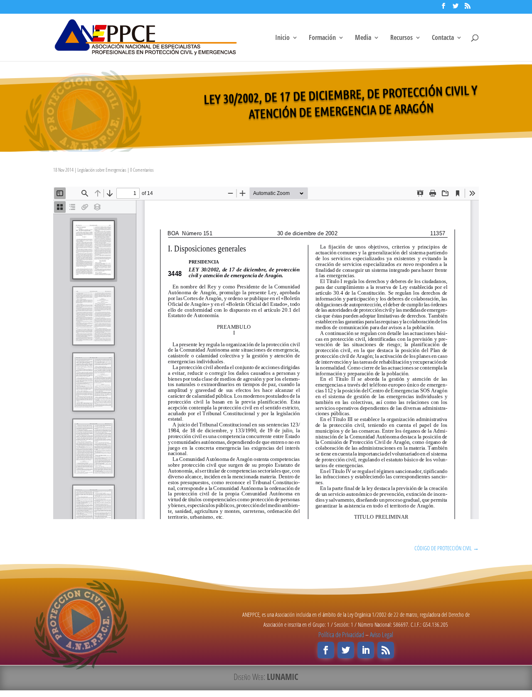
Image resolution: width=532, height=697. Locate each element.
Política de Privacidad (341, 634)
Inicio (282, 38)
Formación (322, 38)
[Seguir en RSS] (385, 650)
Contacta (443, 38)
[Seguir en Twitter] (345, 650)
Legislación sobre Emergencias (101, 169)
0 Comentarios (142, 169)
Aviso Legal (381, 634)
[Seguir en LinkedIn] (365, 650)
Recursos (401, 38)
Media (363, 38)
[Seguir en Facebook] (326, 650)
